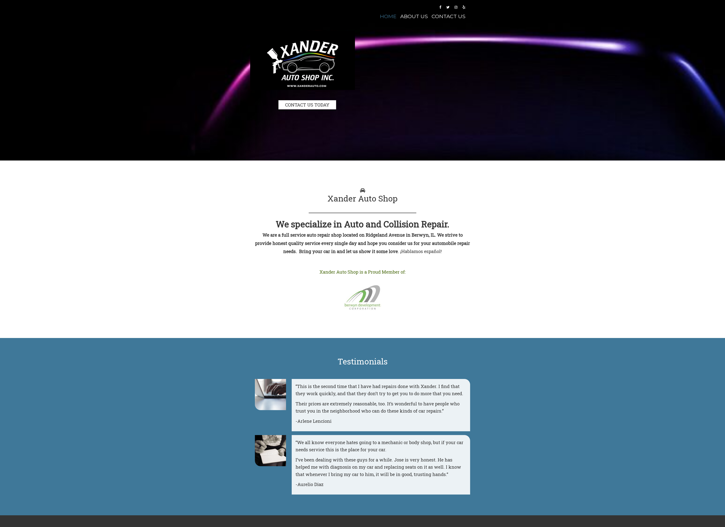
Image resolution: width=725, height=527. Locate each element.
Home (388, 16)
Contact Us (448, 16)
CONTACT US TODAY (307, 105)
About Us (414, 16)
